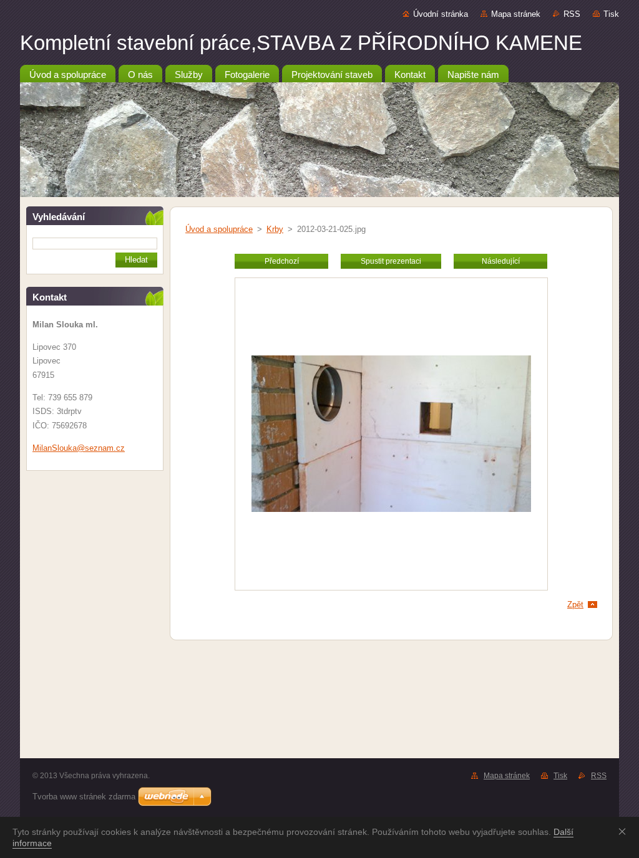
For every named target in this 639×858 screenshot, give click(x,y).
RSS (571, 14)
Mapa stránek (515, 14)
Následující (501, 261)
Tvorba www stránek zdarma (83, 796)
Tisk (611, 14)
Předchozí (282, 261)
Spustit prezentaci (391, 261)
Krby (274, 229)
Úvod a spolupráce (219, 229)
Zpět (575, 604)
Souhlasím (624, 831)
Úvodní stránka (440, 14)
